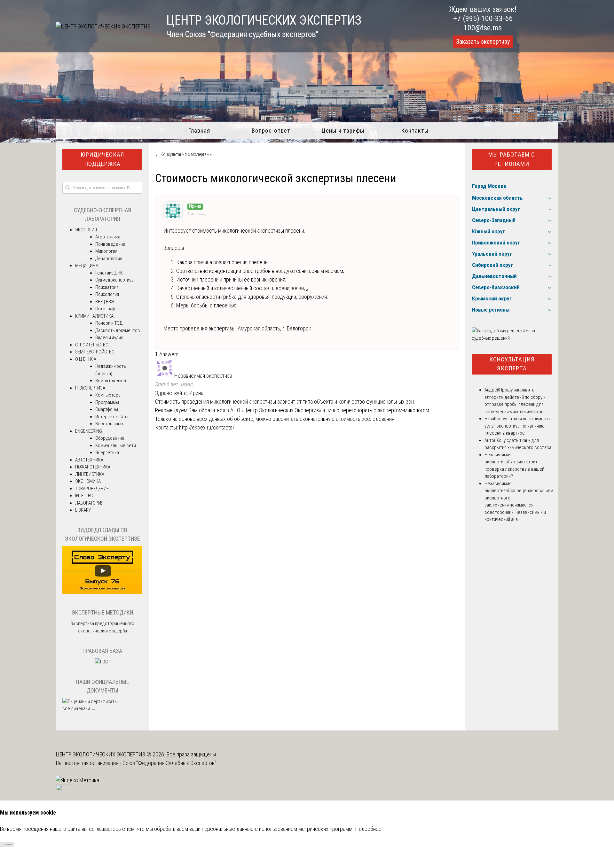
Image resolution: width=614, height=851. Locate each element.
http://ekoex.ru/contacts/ (206, 427)
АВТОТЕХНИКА (89, 460)
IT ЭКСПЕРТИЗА (90, 388)
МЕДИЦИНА (86, 265)
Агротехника (107, 237)
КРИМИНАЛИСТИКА (94, 316)
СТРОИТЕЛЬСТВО (91, 345)
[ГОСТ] (102, 662)
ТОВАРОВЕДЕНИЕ (92, 488)
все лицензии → (79, 708)
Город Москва (489, 186)
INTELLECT (85, 496)
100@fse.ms (483, 27)
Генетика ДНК (109, 273)
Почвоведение (110, 244)
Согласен (7, 844)
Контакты (415, 130)
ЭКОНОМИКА (88, 481)
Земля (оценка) (110, 380)
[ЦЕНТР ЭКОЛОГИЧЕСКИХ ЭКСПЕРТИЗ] (103, 26)
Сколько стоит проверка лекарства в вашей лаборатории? (514, 469)
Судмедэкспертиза (114, 280)
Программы (107, 402)
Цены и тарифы (343, 130)
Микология (106, 251)
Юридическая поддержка (102, 159)
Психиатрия (107, 287)
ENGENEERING (88, 431)
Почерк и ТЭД (108, 323)
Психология (107, 294)
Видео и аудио (109, 337)
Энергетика (107, 452)
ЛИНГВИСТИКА (89, 474)
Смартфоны (106, 409)
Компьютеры (108, 395)
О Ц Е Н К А (85, 359)
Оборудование (109, 438)
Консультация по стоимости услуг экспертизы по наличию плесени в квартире (517, 426)
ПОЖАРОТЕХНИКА (92, 467)
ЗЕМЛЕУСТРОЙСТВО (94, 352)
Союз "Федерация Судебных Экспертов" (169, 763)
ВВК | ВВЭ (104, 302)
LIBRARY (83, 510)
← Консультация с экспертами (183, 154)
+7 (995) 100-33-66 (483, 18)
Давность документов (117, 330)
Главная (199, 130)
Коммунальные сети (115, 445)
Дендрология (108, 258)
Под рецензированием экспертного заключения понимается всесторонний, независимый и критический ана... (518, 505)
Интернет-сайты (111, 417)
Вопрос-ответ (271, 130)
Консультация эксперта (511, 364)
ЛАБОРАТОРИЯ (89, 503)
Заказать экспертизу (483, 41)
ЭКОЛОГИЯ (86, 230)
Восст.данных (109, 424)
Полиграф (105, 309)
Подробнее (368, 828)
